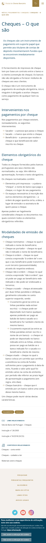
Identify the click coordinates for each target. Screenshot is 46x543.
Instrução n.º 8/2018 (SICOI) (13, 436)
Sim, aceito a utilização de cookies (16, 534)
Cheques (19, 412)
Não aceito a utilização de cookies (16, 540)
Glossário (22, 485)
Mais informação (14, 530)
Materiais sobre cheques (12, 461)
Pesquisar (22, 475)
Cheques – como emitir (11, 449)
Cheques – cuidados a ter (12, 455)
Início (4, 13)
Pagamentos (8, 412)
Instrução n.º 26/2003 (10, 430)
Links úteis (22, 495)
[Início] (13, 2)
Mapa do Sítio (22, 490)
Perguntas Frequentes (22, 480)
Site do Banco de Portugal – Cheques (17, 425)
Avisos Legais (22, 500)
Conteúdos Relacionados (18, 445)
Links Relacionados (16, 421)
